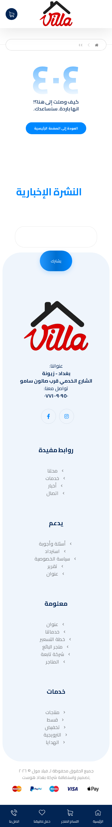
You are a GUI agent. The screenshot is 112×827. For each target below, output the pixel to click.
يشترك (56, 261)
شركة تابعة (52, 654)
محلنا (52, 470)
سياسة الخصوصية (52, 558)
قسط (52, 719)
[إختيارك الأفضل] (56, 13)
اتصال (52, 493)
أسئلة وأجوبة (52, 543)
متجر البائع (52, 646)
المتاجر (52, 661)
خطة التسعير (52, 639)
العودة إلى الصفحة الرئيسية (56, 128)
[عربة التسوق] (11, 13)
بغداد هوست (34, 777)
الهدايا (52, 742)
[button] (66, 416)
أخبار (52, 485)
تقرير (52, 566)
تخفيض (52, 727)
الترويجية (52, 734)
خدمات (52, 478)
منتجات (52, 712)
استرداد (52, 551)
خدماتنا (52, 631)
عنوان (52, 573)
